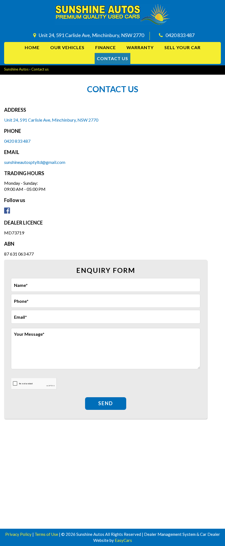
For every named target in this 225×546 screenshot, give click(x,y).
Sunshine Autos (16, 69)
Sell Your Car (182, 47)
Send (105, 403)
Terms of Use (47, 534)
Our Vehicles (67, 47)
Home (32, 47)
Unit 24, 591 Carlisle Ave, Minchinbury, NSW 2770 (91, 35)
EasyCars (123, 540)
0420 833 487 (180, 35)
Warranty (140, 47)
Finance (105, 47)
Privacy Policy (18, 534)
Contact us (112, 58)
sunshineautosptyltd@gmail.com (34, 162)
